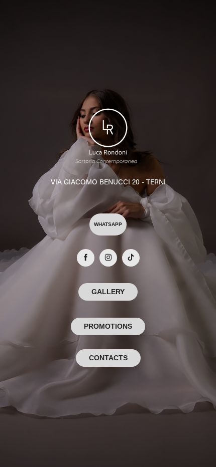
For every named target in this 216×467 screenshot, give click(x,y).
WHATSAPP (108, 224)
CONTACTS (108, 358)
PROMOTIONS (108, 326)
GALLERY (108, 292)
